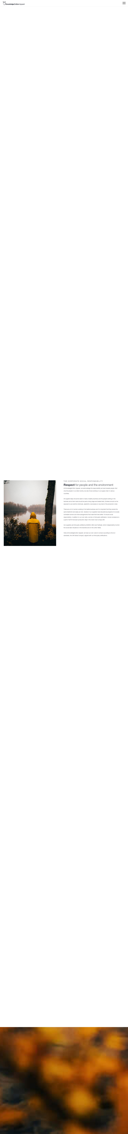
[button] (124, 3)
